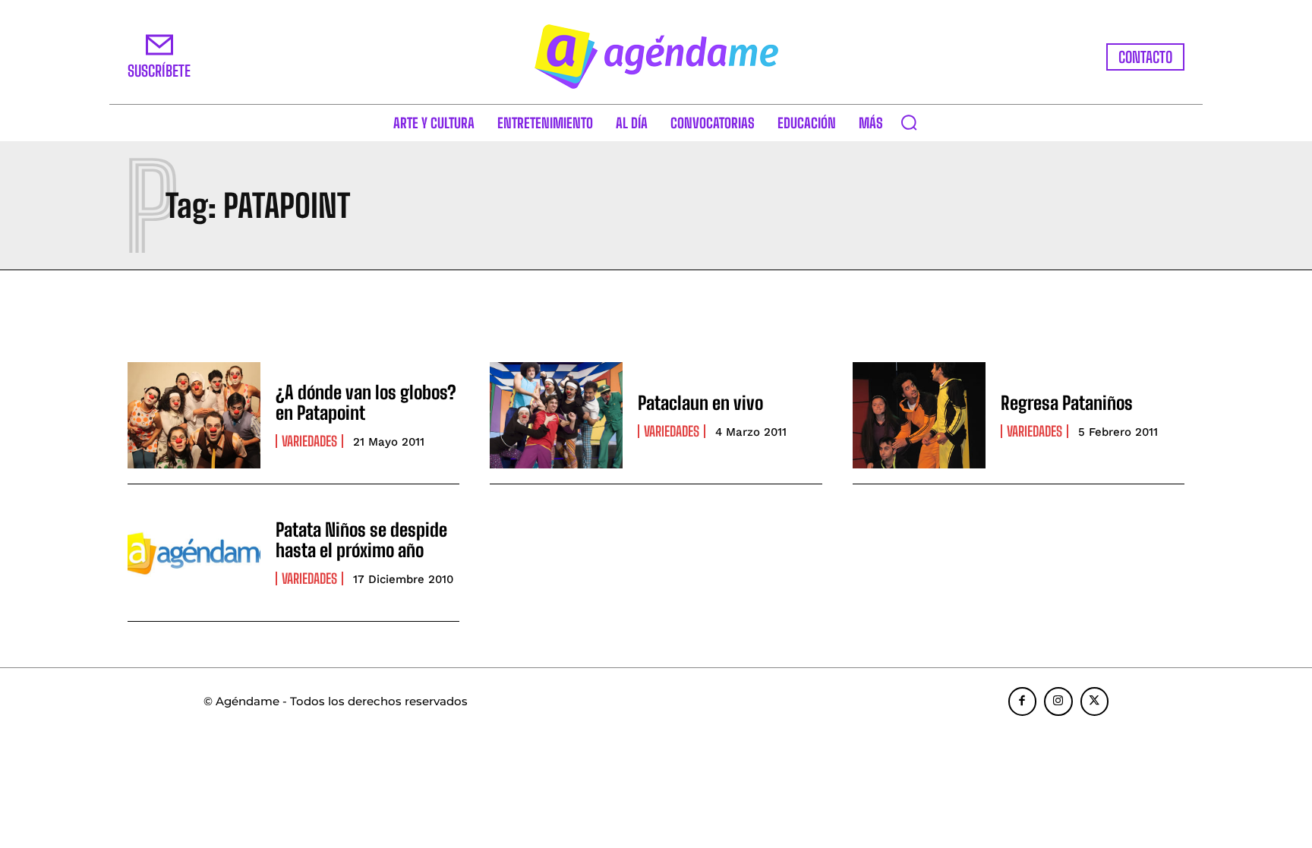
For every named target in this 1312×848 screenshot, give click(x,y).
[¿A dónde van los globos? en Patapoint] (194, 415)
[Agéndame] (656, 56)
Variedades (309, 441)
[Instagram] (1058, 701)
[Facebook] (1022, 701)
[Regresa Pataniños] (919, 415)
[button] (909, 122)
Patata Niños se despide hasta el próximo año (361, 539)
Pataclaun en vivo (700, 403)
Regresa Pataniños (1067, 403)
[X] (1094, 701)
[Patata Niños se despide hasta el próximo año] (194, 553)
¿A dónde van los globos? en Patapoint (366, 402)
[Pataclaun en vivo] (556, 415)
